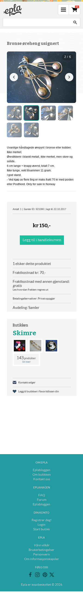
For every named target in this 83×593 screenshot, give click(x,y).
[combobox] (36, 22)
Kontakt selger (27, 382)
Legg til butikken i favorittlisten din (38, 391)
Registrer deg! (42, 520)
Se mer (26, 361)
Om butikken (42, 474)
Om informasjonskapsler (41, 559)
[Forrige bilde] (14, 77)
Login (41, 524)
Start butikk (41, 529)
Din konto (41, 512)
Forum (41, 499)
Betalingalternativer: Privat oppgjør (34, 298)
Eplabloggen (41, 470)
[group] (41, 77)
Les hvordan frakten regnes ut (30, 289)
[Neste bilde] (69, 77)
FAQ (41, 495)
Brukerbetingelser (41, 550)
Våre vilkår (41, 545)
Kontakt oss (41, 479)
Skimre (24, 333)
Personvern (41, 554)
